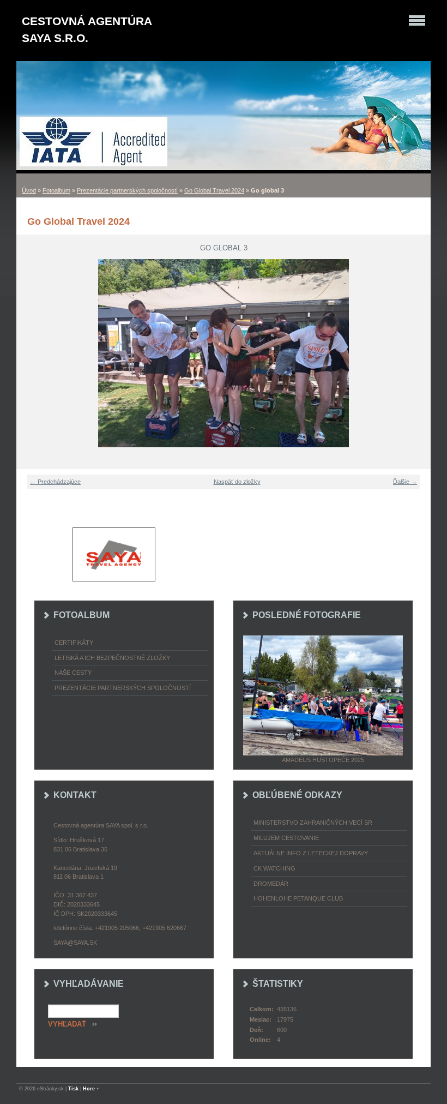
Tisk (73, 1088)
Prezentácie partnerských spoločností (127, 190)
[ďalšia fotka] (415, 353)
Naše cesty (73, 672)
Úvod (29, 190)
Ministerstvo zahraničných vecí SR (312, 822)
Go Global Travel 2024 (214, 190)
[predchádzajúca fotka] (31, 353)
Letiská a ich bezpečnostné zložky (112, 658)
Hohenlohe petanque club (298, 898)
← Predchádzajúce (55, 481)
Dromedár (270, 883)
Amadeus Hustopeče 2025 (323, 760)
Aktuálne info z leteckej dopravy (310, 853)
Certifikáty (74, 642)
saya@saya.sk (75, 942)
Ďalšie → (405, 481)
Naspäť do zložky (237, 481)
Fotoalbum (56, 190)
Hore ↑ (91, 1088)
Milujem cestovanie (286, 838)
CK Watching (274, 868)
